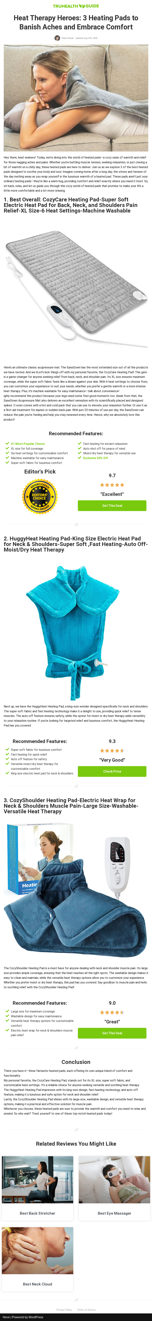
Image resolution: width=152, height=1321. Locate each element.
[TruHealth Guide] (76, 6)
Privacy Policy (64, 1309)
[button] (112, 505)
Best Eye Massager (114, 1213)
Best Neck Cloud (37, 1284)
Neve (6, 1317)
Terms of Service (86, 1309)
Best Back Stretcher (37, 1213)
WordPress (36, 1317)
